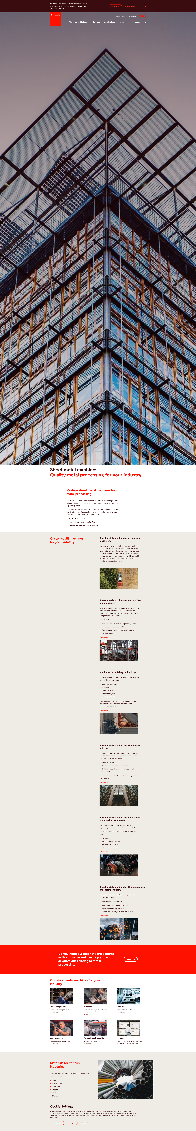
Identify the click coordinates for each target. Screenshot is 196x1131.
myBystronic (134, 16)
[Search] (145, 22)
